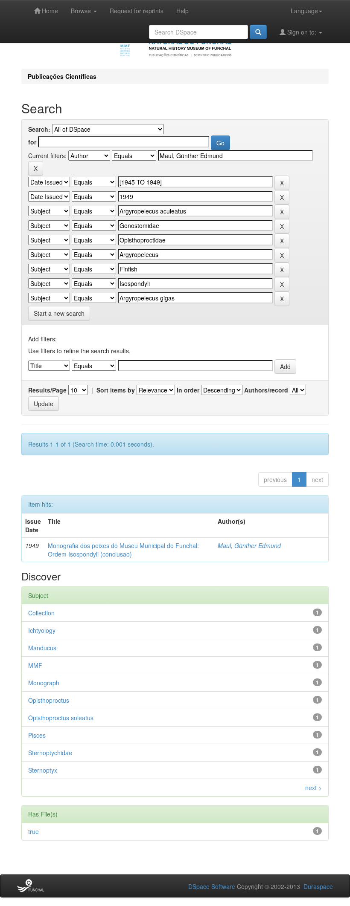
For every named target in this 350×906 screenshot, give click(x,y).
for (32, 142)
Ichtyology (41, 630)
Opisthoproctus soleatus (60, 717)
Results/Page (47, 390)
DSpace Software (211, 886)
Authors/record (266, 390)
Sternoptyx (42, 770)
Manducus (42, 647)
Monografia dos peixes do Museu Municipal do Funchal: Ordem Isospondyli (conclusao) (123, 549)
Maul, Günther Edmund (249, 545)
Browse (82, 10)
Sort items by (115, 390)
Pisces (37, 735)
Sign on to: (302, 32)
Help (182, 10)
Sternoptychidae (50, 752)
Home (49, 10)
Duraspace (318, 886)
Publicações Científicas (62, 76)
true (33, 831)
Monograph (43, 682)
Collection (41, 613)
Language (304, 10)
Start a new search (59, 313)
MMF (35, 665)
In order (188, 390)
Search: (39, 129)
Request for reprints (136, 10)
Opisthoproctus (48, 700)
